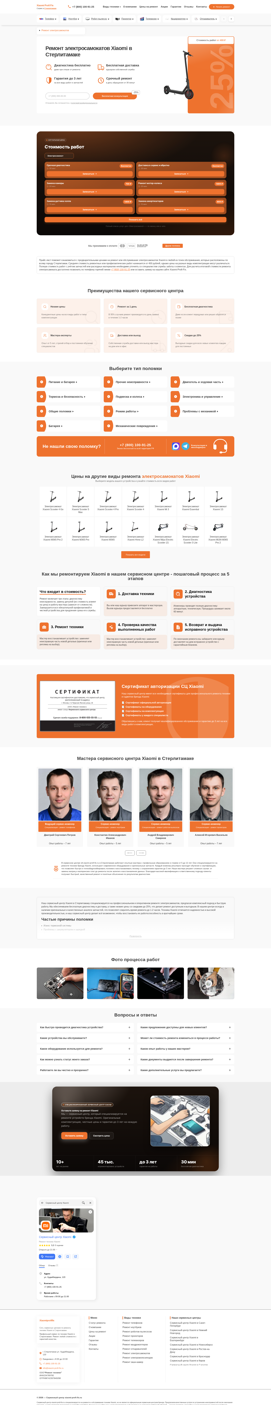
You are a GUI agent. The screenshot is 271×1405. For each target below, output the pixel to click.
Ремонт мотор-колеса (150, 183)
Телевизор (151, 19)
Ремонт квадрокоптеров (135, 1344)
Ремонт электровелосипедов (138, 1358)
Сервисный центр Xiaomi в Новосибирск (191, 1345)
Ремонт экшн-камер (133, 1362)
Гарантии (176, 6)
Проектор (126, 19)
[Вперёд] (231, 19)
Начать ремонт (223, 7)
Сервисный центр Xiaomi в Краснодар (190, 1356)
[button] (130, 853)
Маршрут (49, 1256)
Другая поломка (172, 246)
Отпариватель (207, 19)
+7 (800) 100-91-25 (83, 6)
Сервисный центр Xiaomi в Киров (187, 1360)
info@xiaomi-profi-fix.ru (53, 1368)
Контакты (201, 6)
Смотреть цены (101, 1135)
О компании (130, 6)
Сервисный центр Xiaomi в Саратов (189, 1365)
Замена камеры (55, 183)
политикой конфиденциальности (84, 103)
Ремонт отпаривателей (135, 1349)
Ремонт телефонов (132, 1323)
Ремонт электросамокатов (136, 1353)
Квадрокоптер (178, 19)
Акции (164, 6)
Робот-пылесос (99, 19)
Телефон (49, 19)
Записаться (88, 174)
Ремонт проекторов (133, 1336)
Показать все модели (135, 555)
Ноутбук (72, 19)
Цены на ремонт (148, 6)
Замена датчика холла (59, 201)
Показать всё (135, 219)
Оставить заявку (74, 1135)
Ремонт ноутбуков (132, 1327)
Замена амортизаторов (150, 201)
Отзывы (188, 6)
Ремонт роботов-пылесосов (137, 1331)
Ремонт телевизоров (133, 1340)
